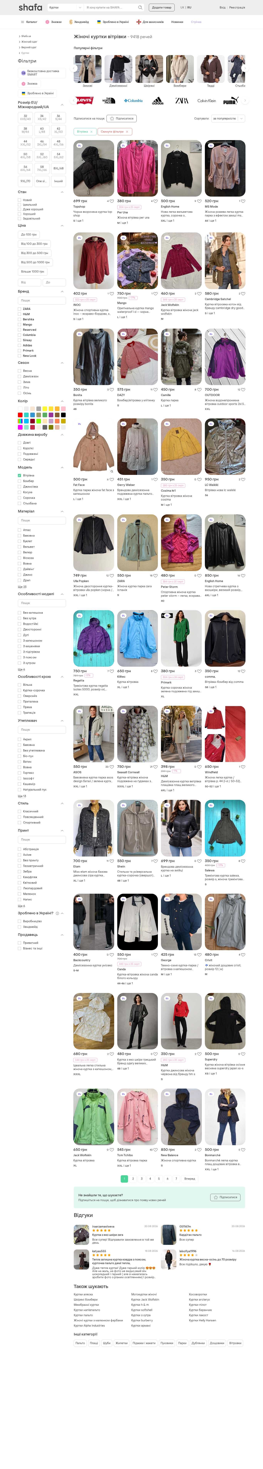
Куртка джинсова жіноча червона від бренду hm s (178, 1072)
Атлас (27, 530)
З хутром (29, 663)
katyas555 (99, 1251)
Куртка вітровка (127, 682)
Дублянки (198, 1343)
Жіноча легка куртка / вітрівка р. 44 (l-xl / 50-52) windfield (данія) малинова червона (223, 779)
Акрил (27, 739)
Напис (27, 899)
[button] (74, 68)
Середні (29, 459)
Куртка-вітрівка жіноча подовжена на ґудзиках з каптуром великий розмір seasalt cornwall (134, 779)
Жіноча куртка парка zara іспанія (134, 588)
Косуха (28, 492)
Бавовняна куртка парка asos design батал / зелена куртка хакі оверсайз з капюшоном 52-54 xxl (93, 779)
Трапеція (29, 713)
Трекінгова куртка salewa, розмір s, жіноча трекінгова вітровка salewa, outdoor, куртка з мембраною (224, 877)
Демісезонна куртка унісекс (92, 965)
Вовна (27, 563)
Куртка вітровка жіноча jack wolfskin (179, 312)
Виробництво (32, 921)
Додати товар (161, 7)
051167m (185, 1226)
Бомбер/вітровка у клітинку (136, 400)
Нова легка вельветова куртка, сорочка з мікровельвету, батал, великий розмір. (177, 213)
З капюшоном (32, 641)
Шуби (107, 1343)
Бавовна (29, 536)
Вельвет (29, 547)
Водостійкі (30, 624)
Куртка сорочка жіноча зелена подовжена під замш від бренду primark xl (180, 689)
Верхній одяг (29, 47)
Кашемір (29, 784)
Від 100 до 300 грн (34, 244)
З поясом (29, 657)
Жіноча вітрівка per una (133, 218)
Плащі (94, 1343)
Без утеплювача (34, 750)
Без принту (31, 860)
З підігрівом (31, 652)
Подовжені (30, 454)
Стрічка (196, 22)
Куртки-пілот (198, 1305)
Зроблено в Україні (116, 22)
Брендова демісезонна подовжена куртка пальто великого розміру (134, 492)
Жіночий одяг (29, 41)
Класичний (30, 811)
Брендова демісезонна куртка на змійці (177, 868)
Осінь (27, 393)
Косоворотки (198, 1294)
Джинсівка (30, 487)
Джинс (28, 575)
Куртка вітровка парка (132, 1160)
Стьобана (30, 503)
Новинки (177, 22)
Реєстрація (237, 7)
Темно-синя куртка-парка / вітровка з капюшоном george (179, 967)
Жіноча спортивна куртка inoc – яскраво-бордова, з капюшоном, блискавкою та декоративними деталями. (92, 312)
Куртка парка (169, 400)
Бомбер (28, 481)
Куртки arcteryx (199, 1300)
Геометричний (33, 866)
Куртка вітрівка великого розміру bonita (90, 402)
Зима (26, 382)
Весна (27, 371)
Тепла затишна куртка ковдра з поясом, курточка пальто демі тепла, (119, 1261)
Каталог (31, 22)
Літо (26, 388)
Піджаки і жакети (144, 1343)
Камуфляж (30, 877)
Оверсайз (30, 696)
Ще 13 (22, 796)
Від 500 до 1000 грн (35, 262)
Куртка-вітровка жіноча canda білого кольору (137, 976)
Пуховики (167, 1343)
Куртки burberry (142, 1320)
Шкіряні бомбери (86, 1300)
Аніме (27, 855)
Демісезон (31, 376)
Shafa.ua (26, 36)
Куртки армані (141, 1326)
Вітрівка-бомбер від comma (224, 682)
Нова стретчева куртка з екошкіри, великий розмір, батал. (223, 588)
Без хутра (29, 618)
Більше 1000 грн (32, 271)
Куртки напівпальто (87, 1310)
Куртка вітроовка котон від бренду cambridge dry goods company (225, 306)
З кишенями (31, 646)
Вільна (27, 685)
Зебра (27, 871)
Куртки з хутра (141, 1315)
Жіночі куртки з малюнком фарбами (98, 1320)
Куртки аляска (83, 1294)
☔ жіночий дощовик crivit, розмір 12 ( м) (223, 967)
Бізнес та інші (32, 948)
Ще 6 (21, 669)
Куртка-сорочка (34, 690)
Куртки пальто (83, 1315)
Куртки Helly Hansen (202, 1320)
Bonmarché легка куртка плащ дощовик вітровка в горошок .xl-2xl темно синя (223, 1162)
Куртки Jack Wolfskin (145, 1300)
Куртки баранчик (200, 1310)
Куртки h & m (140, 1305)
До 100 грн (29, 234)
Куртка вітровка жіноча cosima (176, 497)
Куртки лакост (198, 1315)
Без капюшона (33, 613)
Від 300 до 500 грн (34, 253)
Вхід (222, 7)
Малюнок (29, 894)
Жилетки (122, 1343)
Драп (26, 580)
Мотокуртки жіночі (144, 1294)
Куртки (25, 53)
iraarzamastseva (103, 1226)
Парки (182, 1343)
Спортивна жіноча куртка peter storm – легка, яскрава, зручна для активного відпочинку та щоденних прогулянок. (180, 594)
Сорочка (29, 498)
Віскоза (28, 558)
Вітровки (235, 1343)
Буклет (27, 541)
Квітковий (30, 883)
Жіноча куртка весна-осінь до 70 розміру (207, 1259)
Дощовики (217, 1343)
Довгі (27, 443)
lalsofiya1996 (187, 1251)
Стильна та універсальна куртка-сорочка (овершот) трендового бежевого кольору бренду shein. (135, 873)
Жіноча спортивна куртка (178, 1160)
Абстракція (31, 849)
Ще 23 (22, 587)
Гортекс (28, 773)
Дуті (26, 635)
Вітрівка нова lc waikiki (220, 490)
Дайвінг (28, 569)
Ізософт (28, 778)
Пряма (27, 707)
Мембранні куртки (86, 1305)
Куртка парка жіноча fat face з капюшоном (93, 492)
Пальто (80, 1343)
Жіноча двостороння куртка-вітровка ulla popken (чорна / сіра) (93, 588)
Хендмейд (81, 22)
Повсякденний (33, 817)
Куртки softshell (141, 1310)
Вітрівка (28, 475)
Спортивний (31, 823)
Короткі (28, 448)
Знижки (56, 22)
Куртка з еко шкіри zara (107, 1235)
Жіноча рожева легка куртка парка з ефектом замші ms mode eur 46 (224, 213)
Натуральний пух (35, 790)
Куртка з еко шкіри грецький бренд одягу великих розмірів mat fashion (136, 1061)
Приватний (30, 943)
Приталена (30, 701)
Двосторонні (32, 629)
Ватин (27, 762)
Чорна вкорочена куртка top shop (92, 213)
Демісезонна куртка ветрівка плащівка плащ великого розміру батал (181, 783)
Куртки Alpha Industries (89, 1326)
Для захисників (153, 22)
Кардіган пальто (190, 1235)
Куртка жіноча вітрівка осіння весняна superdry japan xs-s (225, 1066)
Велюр (27, 552)
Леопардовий (32, 888)
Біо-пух (28, 756)
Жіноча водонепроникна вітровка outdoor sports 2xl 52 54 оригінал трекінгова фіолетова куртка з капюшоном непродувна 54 (225, 402)
